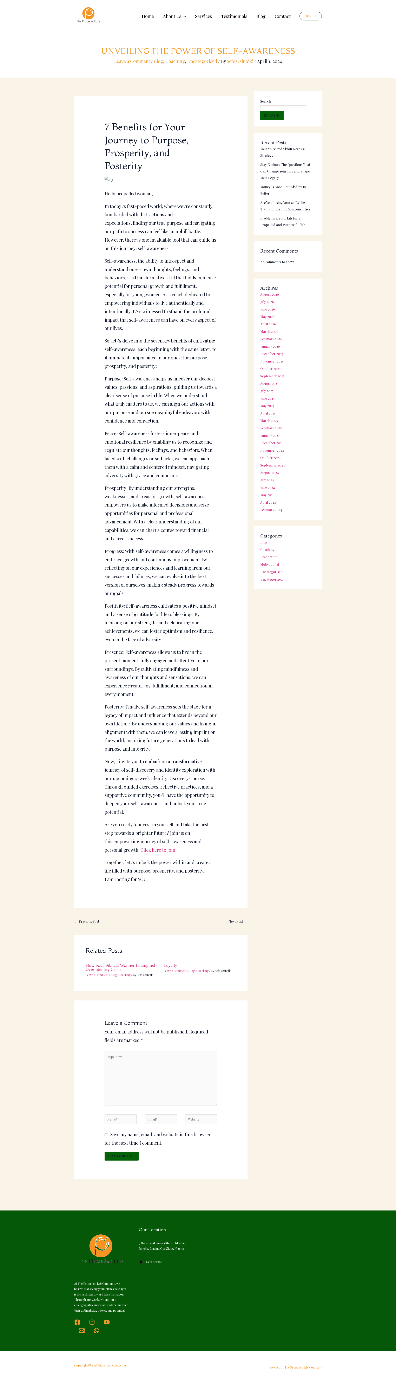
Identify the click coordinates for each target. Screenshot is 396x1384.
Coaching (175, 61)
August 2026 (269, 294)
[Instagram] (92, 1322)
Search (265, 101)
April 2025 (268, 413)
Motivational (269, 564)
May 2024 (267, 495)
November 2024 (272, 450)
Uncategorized (271, 579)
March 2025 (269, 420)
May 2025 (267, 406)
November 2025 (272, 361)
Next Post (238, 921)
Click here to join (157, 850)
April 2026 (268, 324)
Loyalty (170, 965)
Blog (261, 16)
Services (203, 16)
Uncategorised (202, 61)
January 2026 (270, 346)
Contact (283, 16)
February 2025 (271, 428)
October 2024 (270, 458)
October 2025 (270, 368)
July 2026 (267, 302)
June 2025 (267, 398)
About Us (172, 16)
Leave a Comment (132, 61)
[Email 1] (82, 1330)
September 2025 (272, 376)
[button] (183, 16)
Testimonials (234, 16)
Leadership (268, 557)
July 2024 (267, 480)
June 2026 (267, 309)
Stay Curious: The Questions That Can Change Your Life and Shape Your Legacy (285, 171)
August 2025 (269, 383)
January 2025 (269, 435)
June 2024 (267, 487)
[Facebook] (77, 1322)
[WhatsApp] (96, 1330)
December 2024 (272, 443)
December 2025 (271, 354)
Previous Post (87, 921)
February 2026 (271, 339)
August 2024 (269, 472)
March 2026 (269, 331)
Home (148, 16)
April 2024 (268, 502)
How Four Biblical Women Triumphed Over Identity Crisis (120, 967)
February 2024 (271, 510)
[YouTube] (107, 1322)
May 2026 (267, 316)
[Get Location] (150, 1262)
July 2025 (266, 391)
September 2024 (272, 465)
